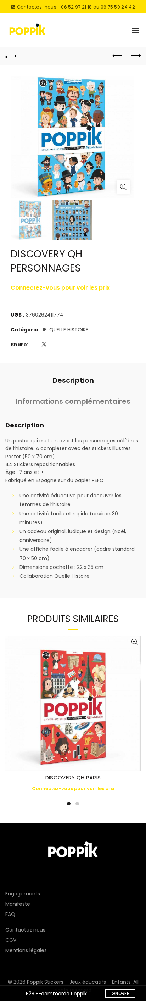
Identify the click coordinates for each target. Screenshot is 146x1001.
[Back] (10, 56)
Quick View (134, 642)
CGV (10, 940)
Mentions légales (26, 950)
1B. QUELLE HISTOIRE (65, 329)
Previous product (118, 56)
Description (73, 380)
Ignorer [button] (120, 993)
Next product (135, 56)
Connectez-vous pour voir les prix (60, 288)
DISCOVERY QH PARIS (73, 777)
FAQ (10, 914)
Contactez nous (25, 929)
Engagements (22, 893)
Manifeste (17, 903)
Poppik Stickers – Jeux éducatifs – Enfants (79, 981)
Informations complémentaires (73, 401)
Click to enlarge (123, 187)
